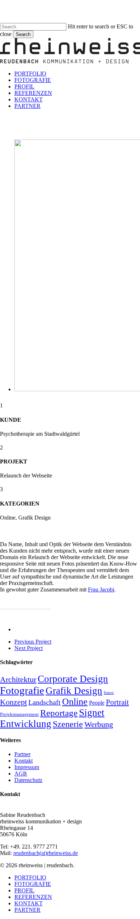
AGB (20, 774)
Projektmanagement (19, 714)
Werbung (98, 724)
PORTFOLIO (30, 877)
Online (75, 701)
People (96, 702)
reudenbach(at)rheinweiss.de (45, 853)
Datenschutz (28, 780)
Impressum (26, 767)
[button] (25, 603)
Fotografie (22, 690)
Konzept (13, 702)
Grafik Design (74, 690)
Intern (109, 693)
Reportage (59, 713)
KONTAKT (28, 903)
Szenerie (68, 724)
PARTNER (27, 910)
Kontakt (23, 761)
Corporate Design (73, 678)
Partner (22, 754)
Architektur (18, 679)
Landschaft (44, 702)
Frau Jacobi (101, 589)
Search (23, 34)
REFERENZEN (33, 897)
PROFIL (24, 890)
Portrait (117, 702)
